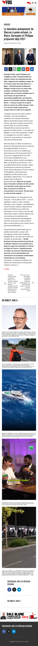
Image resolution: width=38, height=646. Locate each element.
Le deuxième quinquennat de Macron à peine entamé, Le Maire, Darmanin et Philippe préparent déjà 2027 (18, 34)
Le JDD (6, 269)
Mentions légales (24, 641)
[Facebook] (9, 590)
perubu (6, 43)
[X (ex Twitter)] (14, 590)
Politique (7, 24)
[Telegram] (19, 590)
